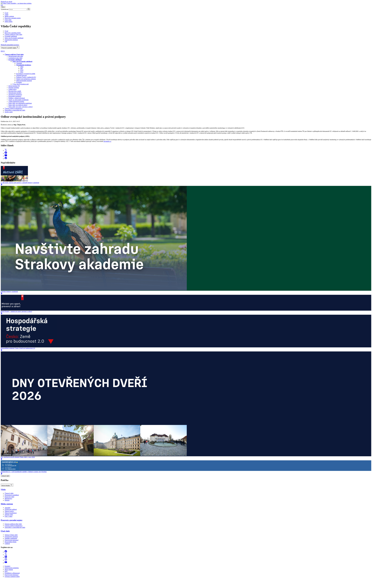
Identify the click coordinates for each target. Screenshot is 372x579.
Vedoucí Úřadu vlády (11, 535)
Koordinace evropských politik (25, 73)
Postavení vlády (9, 497)
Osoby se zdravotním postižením (18, 100)
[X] (6, 554)
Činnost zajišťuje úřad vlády (13, 524)
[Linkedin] (6, 557)
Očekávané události (11, 509)
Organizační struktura (11, 536)
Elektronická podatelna (12, 568)
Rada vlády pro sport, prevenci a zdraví (21, 107)
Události (7, 543)
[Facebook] (6, 552)
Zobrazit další (5, 476)
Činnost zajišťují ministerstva (13, 108)
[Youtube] (6, 563)
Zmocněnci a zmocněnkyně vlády (15, 110)
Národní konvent (21, 75)
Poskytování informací (11, 540)
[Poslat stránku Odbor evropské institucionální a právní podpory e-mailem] (6, 156)
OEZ (21, 72)
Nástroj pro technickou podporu (26, 79)
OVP (21, 70)
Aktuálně (19, 63)
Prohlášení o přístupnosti (12, 573)
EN (2, 5)
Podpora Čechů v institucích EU (26, 77)
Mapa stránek (9, 569)
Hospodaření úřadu (10, 542)
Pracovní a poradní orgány (13, 18)
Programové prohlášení (12, 495)
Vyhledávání (4, 9)
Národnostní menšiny (15, 93)
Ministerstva (8, 498)
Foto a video (8, 516)
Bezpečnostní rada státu (16, 56)
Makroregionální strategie (24, 80)
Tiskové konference (11, 513)
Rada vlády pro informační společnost (20, 103)
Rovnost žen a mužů (15, 91)
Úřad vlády (8, 20)
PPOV (3, 51)
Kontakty (19, 82)
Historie (7, 500)
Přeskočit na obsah (6, 1)
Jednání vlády (9, 514)
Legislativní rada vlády (15, 58)
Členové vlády (9, 493)
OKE (21, 67)
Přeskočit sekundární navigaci (10, 45)
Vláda (6, 14)
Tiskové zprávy (9, 511)
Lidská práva (12, 89)
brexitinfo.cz (107, 141)
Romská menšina (14, 87)
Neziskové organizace (15, 94)
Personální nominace (15, 96)
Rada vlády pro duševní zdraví (18, 105)
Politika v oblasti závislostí (17, 98)
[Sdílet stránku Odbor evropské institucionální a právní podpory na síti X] (6, 150)
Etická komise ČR (14, 86)
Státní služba (8, 21)
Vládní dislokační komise (16, 101)
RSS (6, 571)
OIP (21, 68)
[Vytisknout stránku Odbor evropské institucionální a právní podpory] (6, 158)
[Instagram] (6, 560)
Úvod (6, 13)
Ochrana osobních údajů (12, 576)
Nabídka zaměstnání (11, 538)
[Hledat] (28, 9)
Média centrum (9, 16)
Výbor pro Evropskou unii (20, 84)
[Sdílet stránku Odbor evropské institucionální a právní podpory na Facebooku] (6, 153)
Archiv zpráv (9, 112)
